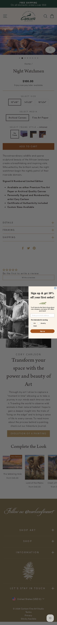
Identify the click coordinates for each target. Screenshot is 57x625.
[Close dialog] (55, 288)
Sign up (42, 331)
